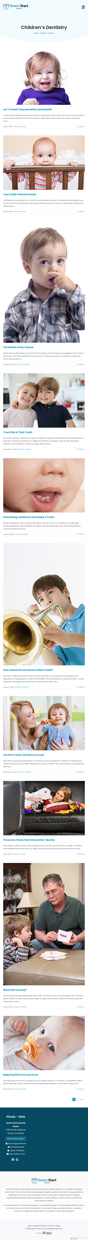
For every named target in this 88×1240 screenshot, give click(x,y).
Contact (50, 1226)
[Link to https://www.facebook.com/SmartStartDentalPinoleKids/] (13, 1159)
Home (36, 33)
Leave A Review (17, 1150)
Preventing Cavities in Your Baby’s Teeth (28, 517)
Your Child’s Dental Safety (19, 194)
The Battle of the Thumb (18, 347)
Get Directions (17, 1147)
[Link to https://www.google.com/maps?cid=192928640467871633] (17, 1159)
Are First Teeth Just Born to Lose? (23, 755)
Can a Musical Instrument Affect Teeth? (28, 670)
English (75, 1238)
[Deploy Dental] (47, 1233)
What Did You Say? (15, 990)
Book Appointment (17, 1143)
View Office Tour (17, 1154)
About (30, 1226)
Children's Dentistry (20, 127)
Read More (81, 127)
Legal (58, 1226)
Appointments (40, 1226)
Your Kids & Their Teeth (17, 432)
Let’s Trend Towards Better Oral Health (27, 109)
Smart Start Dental (38, 1228)
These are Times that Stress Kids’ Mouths (29, 840)
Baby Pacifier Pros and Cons (20, 1074)
